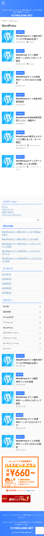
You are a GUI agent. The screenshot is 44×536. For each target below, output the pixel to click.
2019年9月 (6, 279)
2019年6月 (6, 288)
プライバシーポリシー (11, 215)
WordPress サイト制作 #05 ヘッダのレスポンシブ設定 (28, 58)
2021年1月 (6, 274)
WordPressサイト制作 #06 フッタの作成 (20, 239)
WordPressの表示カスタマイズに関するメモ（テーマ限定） (29, 139)
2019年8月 (6, 283)
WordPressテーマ (22, 148)
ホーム (5, 206)
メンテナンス (34, 167)
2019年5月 (6, 292)
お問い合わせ (8, 212)
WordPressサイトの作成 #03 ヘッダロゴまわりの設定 (28, 80)
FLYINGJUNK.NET (22, 15)
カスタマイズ (34, 145)
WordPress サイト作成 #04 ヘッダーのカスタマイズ (21, 252)
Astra (31, 42)
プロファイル (8, 209)
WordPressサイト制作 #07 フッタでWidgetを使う (21, 233)
